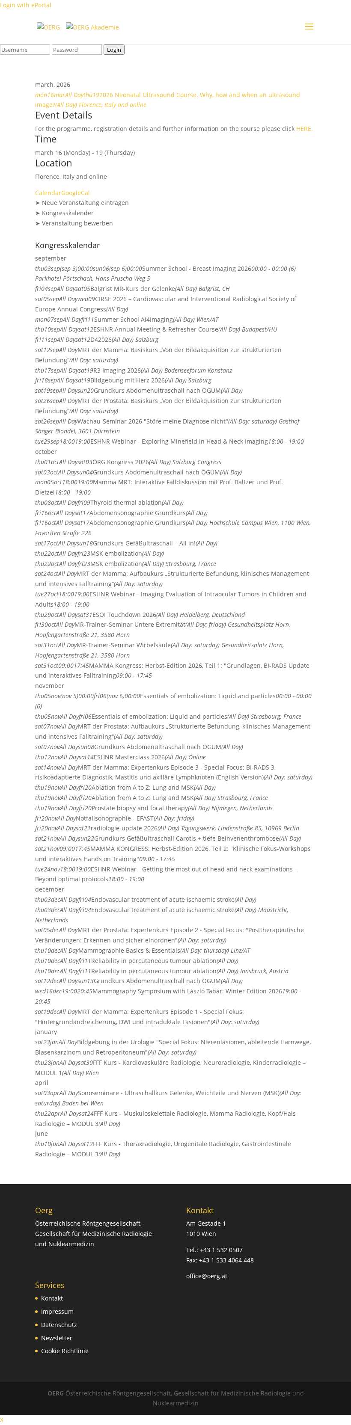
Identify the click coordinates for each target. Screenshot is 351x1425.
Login (114, 49)
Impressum (57, 1311)
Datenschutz (59, 1325)
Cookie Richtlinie (65, 1351)
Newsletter (56, 1338)
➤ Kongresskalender (64, 213)
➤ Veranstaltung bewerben (74, 223)
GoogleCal (75, 193)
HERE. (304, 128)
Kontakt (52, 1298)
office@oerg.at (206, 1276)
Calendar (48, 193)
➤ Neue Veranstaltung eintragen (82, 202)
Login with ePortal (25, 5)
